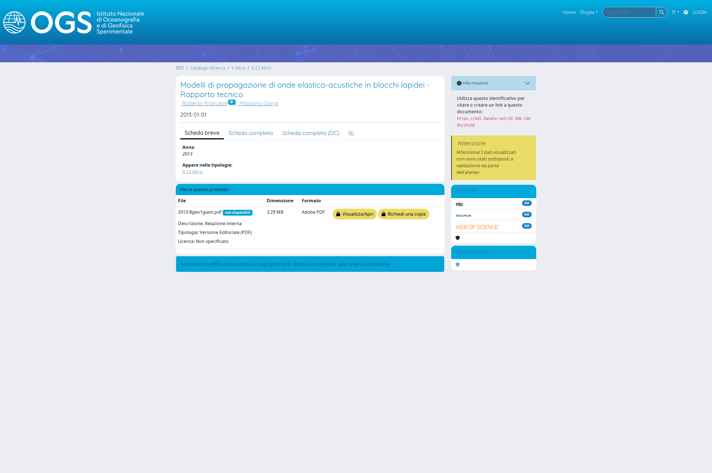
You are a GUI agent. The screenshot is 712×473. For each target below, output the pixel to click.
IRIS (180, 68)
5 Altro (238, 68)
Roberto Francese (204, 103)
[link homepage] (76, 22)
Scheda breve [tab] (202, 132)
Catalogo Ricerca (207, 68)
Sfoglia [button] (587, 12)
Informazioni (474, 83)
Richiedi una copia (405, 214)
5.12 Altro (261, 68)
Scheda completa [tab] (251, 132)
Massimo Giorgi (258, 103)
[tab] (351, 133)
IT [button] (674, 12)
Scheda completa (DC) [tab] (310, 132)
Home (569, 12)
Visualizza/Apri (356, 214)
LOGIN (699, 12)
